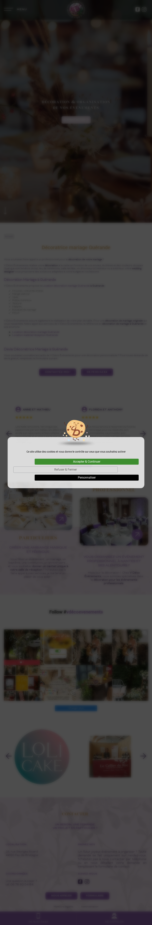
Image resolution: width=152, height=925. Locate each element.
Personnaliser (87, 477)
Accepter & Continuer (86, 461)
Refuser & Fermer (65, 469)
